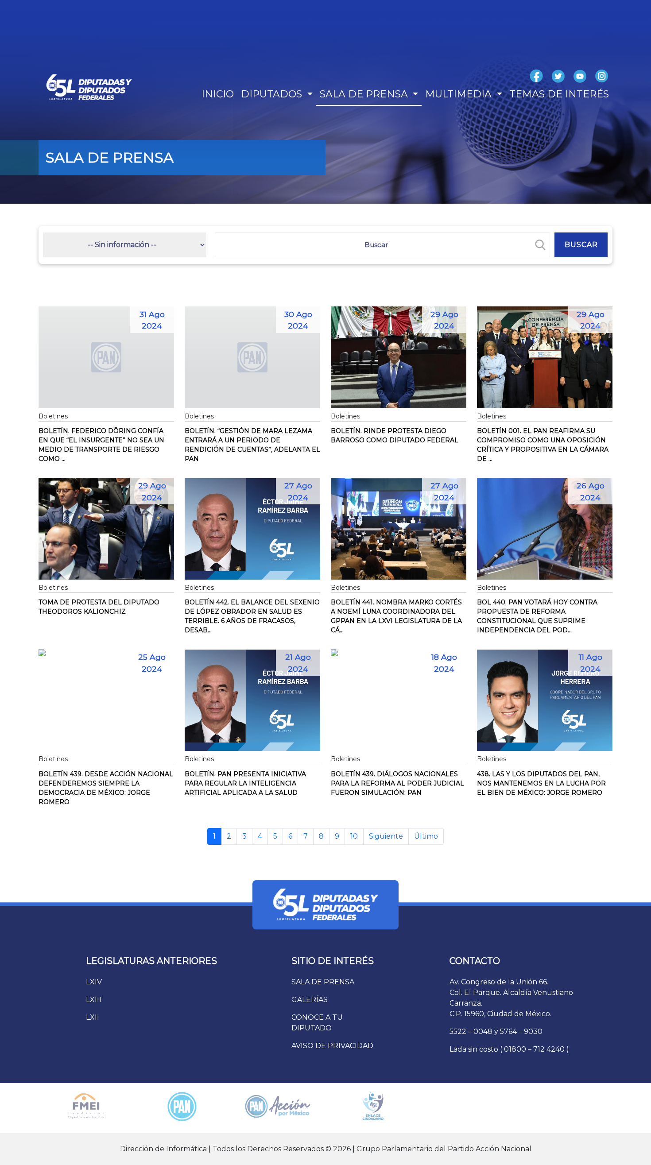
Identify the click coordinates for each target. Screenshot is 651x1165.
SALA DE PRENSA (322, 982)
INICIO (218, 94)
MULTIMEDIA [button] (459, 94)
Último (426, 836)
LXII (92, 1017)
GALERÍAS (309, 999)
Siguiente (386, 836)
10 (354, 836)
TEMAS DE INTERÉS (559, 94)
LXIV (94, 982)
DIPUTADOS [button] (273, 94)
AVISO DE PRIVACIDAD (332, 1045)
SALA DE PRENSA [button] (365, 94)
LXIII (93, 999)
